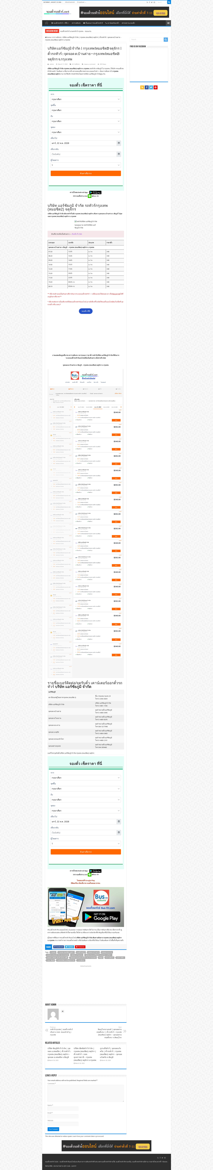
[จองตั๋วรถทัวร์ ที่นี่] (124, 12)
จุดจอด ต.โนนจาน (76, 955)
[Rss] (147, 2)
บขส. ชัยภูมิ (50, 960)
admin (52, 64)
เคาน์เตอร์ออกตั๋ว (113, 23)
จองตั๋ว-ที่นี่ (86, 311)
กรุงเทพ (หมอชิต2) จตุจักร (66, 952)
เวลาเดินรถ (81, 960)
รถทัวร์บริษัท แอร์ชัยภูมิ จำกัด (65, 960)
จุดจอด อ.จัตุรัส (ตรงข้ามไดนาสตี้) (57, 958)
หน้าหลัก (46, 22)
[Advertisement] (85, 334)
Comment (52, 1083)
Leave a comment (89, 64)
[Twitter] (152, 2)
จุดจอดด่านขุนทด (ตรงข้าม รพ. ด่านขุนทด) (83, 958)
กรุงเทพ (53, 952)
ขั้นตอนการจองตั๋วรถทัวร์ (94, 23)
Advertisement (70, 2)
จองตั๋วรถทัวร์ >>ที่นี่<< (61, 23)
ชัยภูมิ (101, 958)
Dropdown (80, 2)
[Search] (169, 2)
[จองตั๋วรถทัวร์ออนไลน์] (57, 11)
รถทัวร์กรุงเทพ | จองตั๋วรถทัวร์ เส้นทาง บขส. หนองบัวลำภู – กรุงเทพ (61, 1031)
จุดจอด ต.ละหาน (107, 952)
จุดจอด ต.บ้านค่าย (93, 952)
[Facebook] (149, 2)
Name (50, 1105)
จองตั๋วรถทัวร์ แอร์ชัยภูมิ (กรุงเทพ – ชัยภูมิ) (74, 31)
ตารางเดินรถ (76, 23)
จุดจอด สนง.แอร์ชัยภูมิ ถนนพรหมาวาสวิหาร (98, 955)
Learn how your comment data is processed (88, 1136)
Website (50, 1120)
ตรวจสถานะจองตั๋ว (128, 23)
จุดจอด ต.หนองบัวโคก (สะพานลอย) (57, 955)
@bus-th (95, 196)
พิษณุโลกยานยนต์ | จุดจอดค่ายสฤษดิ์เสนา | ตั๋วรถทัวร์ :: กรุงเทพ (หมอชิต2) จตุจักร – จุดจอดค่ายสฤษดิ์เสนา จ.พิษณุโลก (109, 1032)
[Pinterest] (154, 2)
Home (49, 37)
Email (50, 1113)
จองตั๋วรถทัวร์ (53, 930)
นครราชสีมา (120, 958)
